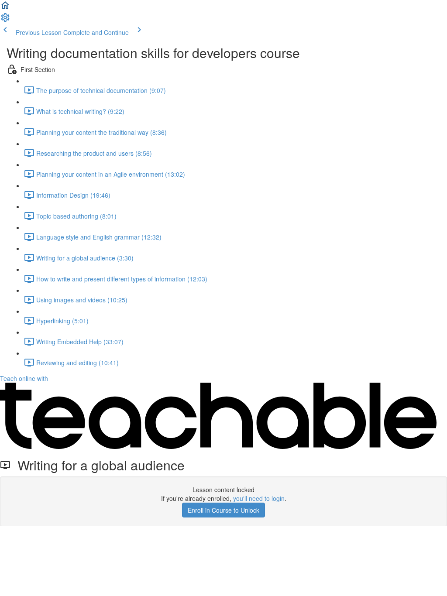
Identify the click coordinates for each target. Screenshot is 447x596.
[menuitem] (5, 20)
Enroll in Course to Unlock (223, 510)
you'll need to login (259, 498)
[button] (5, 7)
